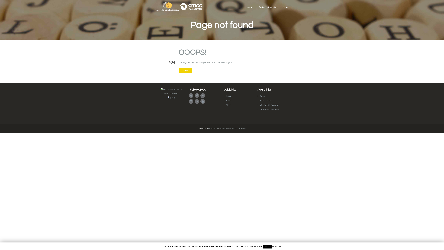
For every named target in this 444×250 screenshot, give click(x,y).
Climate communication (269, 109)
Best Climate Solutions (268, 7)
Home (185, 70)
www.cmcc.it (213, 128)
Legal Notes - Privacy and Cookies (232, 128)
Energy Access (265, 100)
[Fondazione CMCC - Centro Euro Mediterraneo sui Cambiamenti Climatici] (171, 98)
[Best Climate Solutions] (171, 89)
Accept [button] (267, 246)
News (285, 7)
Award (249, 7)
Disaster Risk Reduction (269, 105)
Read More (276, 246)
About (228, 105)
